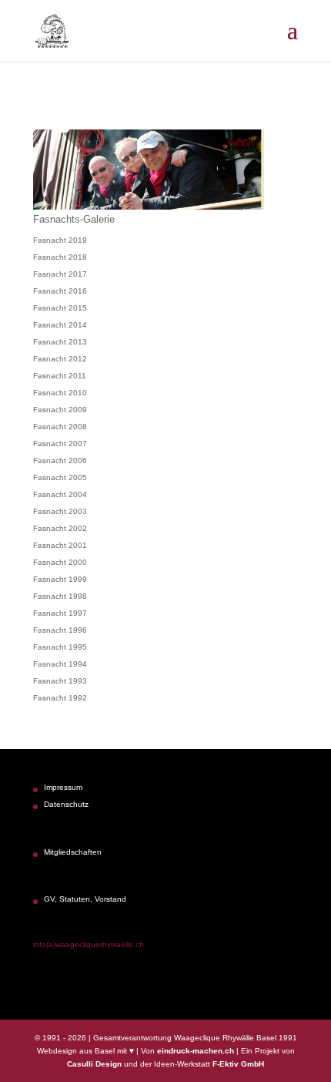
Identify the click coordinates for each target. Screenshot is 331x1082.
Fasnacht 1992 (60, 698)
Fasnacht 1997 (60, 613)
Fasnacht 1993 (60, 681)
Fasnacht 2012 (60, 359)
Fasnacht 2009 (60, 409)
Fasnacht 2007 (60, 443)
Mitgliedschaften (73, 852)
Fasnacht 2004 (60, 494)
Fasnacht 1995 (60, 647)
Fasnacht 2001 (60, 545)
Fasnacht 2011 (59, 375)
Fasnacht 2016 (60, 291)
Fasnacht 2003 (60, 511)
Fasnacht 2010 (60, 392)
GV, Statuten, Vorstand (85, 899)
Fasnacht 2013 (60, 342)
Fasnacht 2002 (60, 528)
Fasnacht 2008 (60, 426)
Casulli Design (94, 1064)
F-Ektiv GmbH (238, 1064)
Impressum (63, 787)
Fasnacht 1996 (60, 630)
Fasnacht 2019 (60, 240)
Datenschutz (66, 804)
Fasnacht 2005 (60, 477)
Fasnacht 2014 (60, 325)
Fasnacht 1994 (60, 664)
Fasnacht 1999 (60, 579)
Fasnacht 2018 (60, 257)
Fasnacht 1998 (60, 596)
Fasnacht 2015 (60, 308)
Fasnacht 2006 (60, 460)
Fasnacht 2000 (60, 562)
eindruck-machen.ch (195, 1051)
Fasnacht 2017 (60, 274)
